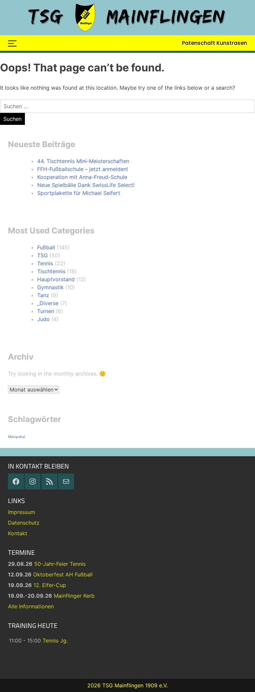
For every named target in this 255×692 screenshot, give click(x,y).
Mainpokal (16, 437)
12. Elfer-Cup (50, 585)
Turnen (45, 311)
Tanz (43, 295)
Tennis (45, 263)
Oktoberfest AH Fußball (63, 574)
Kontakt (17, 533)
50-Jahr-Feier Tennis (60, 564)
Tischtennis (51, 271)
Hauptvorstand (56, 279)
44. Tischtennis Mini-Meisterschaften (83, 161)
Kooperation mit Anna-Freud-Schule (82, 177)
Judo (43, 319)
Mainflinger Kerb (74, 595)
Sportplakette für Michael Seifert (78, 193)
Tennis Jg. (55, 640)
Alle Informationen (31, 606)
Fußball (46, 247)
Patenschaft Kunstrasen (214, 43)
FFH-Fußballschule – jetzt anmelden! (82, 169)
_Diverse (47, 303)
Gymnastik (50, 287)
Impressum (21, 512)
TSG (42, 255)
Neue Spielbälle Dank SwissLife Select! (85, 185)
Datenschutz (24, 522)
